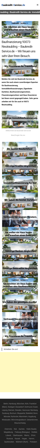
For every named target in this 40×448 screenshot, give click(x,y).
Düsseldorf (19, 407)
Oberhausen (17, 435)
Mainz (26, 435)
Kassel (17, 439)
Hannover (26, 410)
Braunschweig (20, 423)
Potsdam (33, 442)
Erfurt (33, 435)
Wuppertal (21, 413)
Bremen (11, 410)
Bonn (35, 413)
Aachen (22, 429)
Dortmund (28, 407)
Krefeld (34, 432)
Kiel (15, 429)
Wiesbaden (6, 420)
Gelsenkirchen (32, 420)
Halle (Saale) (31, 429)
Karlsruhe (14, 416)
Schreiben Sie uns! (11, 349)
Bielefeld (29, 413)
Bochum (13, 413)
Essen (35, 407)
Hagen (24, 439)
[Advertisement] (20, 372)
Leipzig (5, 410)
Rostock (10, 439)
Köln (27, 404)
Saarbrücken (9, 442)
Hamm (31, 439)
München (20, 404)
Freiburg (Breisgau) (22, 432)
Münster (7, 416)
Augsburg (32, 416)
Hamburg (12, 404)
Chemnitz (8, 429)
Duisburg (5, 413)
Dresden (18, 410)
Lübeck (8, 435)
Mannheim (23, 416)
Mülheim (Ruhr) (22, 442)
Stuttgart (11, 407)
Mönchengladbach (18, 420)
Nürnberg (34, 410)
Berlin (6, 404)
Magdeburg (8, 432)
